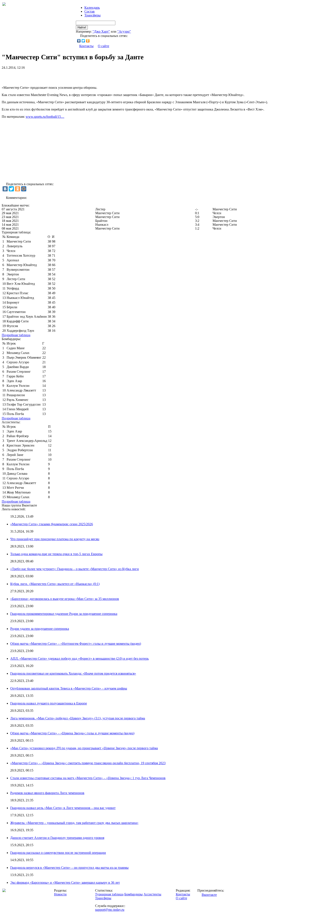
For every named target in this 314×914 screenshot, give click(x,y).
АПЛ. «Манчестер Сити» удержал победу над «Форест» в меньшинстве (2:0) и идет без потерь (79, 658)
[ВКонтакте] (79, 41)
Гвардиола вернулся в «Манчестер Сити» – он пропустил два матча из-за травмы (69, 867)
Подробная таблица (16, 335)
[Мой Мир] (23, 188)
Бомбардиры (133, 894)
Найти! (82, 27)
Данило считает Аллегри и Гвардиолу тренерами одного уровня (57, 838)
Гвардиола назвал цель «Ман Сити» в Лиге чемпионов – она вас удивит (63, 808)
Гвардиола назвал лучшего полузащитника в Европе (48, 703)
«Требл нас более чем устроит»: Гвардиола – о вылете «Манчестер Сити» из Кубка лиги (74, 569)
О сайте (103, 46)
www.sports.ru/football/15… (45, 116)
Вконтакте (209, 895)
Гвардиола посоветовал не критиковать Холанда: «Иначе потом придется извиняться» (73, 673)
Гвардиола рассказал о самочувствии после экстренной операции (58, 852)
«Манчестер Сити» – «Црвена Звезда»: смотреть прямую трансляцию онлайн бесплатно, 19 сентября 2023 (88, 763)
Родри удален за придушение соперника (39, 628)
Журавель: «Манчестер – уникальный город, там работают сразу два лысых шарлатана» (74, 823)
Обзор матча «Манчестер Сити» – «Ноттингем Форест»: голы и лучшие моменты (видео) (75, 643)
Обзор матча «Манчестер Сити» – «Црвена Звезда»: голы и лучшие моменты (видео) (72, 733)
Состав (89, 11)
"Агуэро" (124, 31)
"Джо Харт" (101, 31)
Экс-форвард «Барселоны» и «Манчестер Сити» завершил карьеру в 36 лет (65, 882)
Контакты (86, 46)
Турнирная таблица (109, 894)
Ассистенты (152, 894)
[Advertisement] (52, 76)
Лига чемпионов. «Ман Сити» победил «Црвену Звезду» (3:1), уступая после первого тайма (77, 718)
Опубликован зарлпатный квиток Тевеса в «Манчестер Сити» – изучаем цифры (68, 688)
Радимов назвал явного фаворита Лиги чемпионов (47, 793)
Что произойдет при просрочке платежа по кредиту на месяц (54, 539)
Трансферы (92, 15)
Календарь (92, 7)
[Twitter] (83, 41)
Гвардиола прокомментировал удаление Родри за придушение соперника (63, 614)
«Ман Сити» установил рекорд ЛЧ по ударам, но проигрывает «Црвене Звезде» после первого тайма (84, 748)
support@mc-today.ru (109, 909)
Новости (60, 894)
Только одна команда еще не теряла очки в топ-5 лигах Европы (56, 554)
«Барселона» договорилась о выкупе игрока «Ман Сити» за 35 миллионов (64, 599)
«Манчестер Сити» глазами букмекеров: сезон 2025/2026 (51, 524)
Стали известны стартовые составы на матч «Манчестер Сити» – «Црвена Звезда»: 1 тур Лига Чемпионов (88, 778)
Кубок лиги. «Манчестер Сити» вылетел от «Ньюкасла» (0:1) (55, 584)
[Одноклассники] (88, 41)
